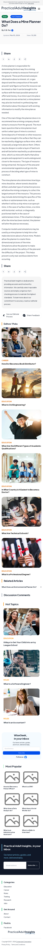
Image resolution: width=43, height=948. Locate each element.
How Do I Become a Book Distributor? (19, 364)
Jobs (5, 903)
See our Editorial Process (12, 315)
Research (7, 900)
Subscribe (21, 753)
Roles (6, 680)
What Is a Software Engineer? (17, 684)
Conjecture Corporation (23, 941)
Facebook (8, 927)
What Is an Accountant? (15, 722)
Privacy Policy (6, 944)
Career (5, 360)
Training (7, 897)
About (6, 914)
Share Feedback (33, 315)
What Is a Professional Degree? (16, 574)
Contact (7, 917)
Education (7, 401)
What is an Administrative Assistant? (9, 832)
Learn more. (31, 3)
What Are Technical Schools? (15, 533)
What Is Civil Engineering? (14, 405)
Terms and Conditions (18, 944)
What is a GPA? (27, 786)
